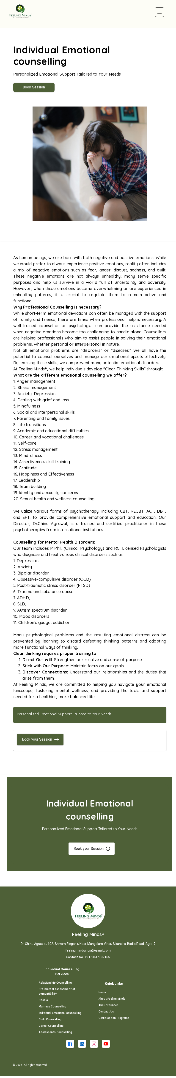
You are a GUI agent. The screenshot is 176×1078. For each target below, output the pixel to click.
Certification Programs (114, 1018)
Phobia (43, 1000)
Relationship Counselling (55, 982)
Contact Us (106, 1011)
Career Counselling (51, 1025)
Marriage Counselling (52, 1006)
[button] (159, 12)
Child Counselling (50, 1019)
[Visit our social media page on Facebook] (70, 1044)
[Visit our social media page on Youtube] (106, 1044)
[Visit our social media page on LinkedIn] (82, 1044)
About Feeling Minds (112, 998)
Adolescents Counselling (55, 1032)
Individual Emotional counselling (60, 1013)
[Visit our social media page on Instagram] (94, 1044)
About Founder (108, 1005)
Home (102, 992)
